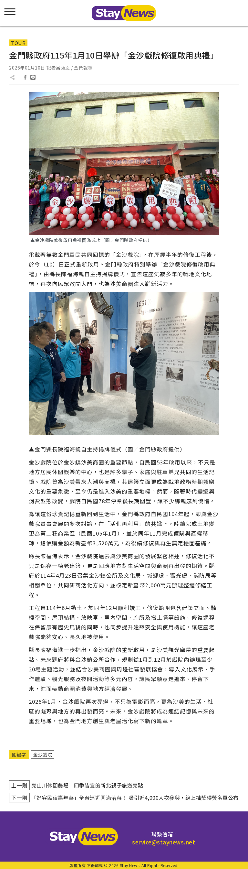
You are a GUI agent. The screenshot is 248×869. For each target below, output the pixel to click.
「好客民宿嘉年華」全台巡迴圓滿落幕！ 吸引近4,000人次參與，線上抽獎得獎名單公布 (135, 797)
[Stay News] (81, 836)
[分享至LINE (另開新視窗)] (33, 77)
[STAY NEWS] (124, 13)
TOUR (18, 42)
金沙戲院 (42, 754)
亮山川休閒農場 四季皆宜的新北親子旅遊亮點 (87, 785)
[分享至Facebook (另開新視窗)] (25, 77)
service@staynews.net (163, 842)
